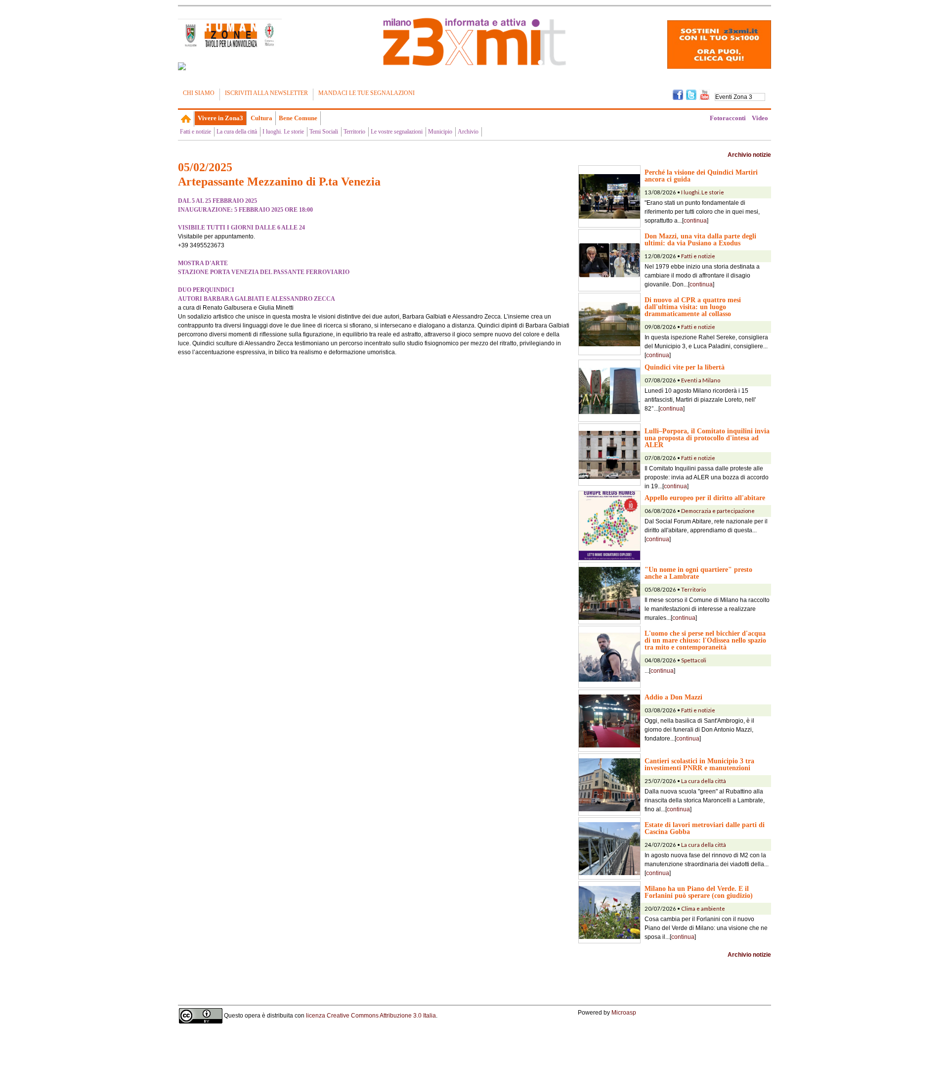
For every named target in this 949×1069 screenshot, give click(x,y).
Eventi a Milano (700, 380)
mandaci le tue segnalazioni (366, 93)
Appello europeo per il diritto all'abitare (705, 498)
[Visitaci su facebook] (182, 66)
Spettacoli (693, 660)
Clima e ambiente (703, 908)
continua (695, 220)
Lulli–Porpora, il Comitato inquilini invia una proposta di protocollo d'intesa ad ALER (707, 438)
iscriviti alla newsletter (266, 93)
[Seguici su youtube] (704, 94)
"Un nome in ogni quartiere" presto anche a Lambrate (698, 572)
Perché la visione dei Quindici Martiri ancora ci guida (701, 175)
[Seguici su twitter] (691, 94)
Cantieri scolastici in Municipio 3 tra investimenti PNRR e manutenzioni (699, 764)
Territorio (354, 131)
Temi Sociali (323, 131)
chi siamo (199, 93)
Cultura (261, 118)
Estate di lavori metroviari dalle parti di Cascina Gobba (705, 828)
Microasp (623, 1012)
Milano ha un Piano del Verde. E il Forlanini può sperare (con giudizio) (699, 891)
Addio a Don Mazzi (673, 697)
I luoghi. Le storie (283, 131)
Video (760, 118)
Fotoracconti (728, 118)
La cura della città (236, 131)
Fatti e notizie (195, 131)
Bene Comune (298, 118)
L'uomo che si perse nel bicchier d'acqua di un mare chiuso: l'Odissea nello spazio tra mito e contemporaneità (705, 640)
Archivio (468, 131)
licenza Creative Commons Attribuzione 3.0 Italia (371, 1015)
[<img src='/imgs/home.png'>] (186, 119)
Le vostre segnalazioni (397, 131)
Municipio (440, 131)
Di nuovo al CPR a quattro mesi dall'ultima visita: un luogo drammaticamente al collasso (693, 307)
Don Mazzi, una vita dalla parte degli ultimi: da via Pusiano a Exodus (700, 239)
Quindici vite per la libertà (685, 367)
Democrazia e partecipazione (718, 511)
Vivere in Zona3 (220, 118)
